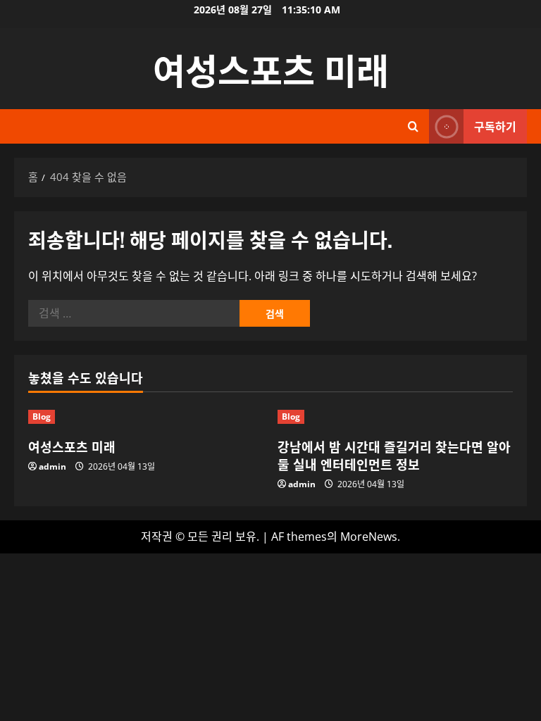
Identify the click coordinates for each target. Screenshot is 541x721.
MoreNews (368, 536)
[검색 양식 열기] (413, 126)
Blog (41, 416)
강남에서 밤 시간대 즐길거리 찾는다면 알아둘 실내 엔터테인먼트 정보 (394, 455)
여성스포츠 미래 (271, 68)
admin (52, 466)
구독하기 (495, 126)
